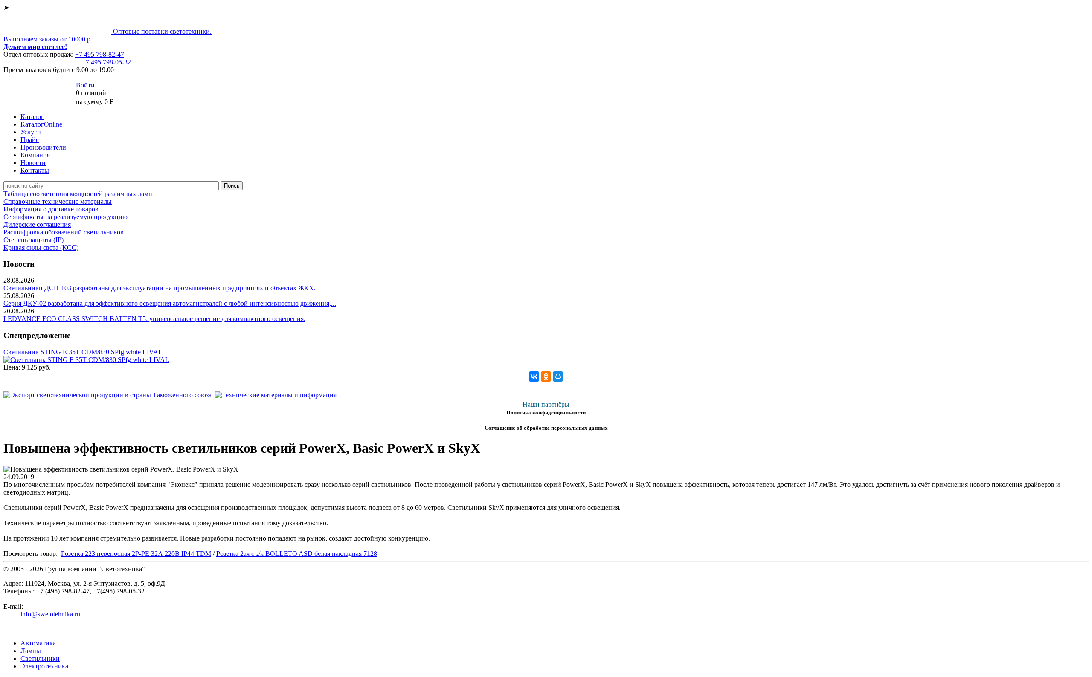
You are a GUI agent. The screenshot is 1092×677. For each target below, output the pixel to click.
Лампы (30, 650)
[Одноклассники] (546, 376)
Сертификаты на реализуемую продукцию (65, 216)
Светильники (40, 658)
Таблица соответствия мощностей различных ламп (77, 193)
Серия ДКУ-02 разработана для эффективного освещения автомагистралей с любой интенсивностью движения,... (169, 303)
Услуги (30, 132)
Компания (35, 155)
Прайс (29, 139)
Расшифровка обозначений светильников (63, 232)
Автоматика (38, 643)
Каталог (32, 116)
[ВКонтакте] (534, 376)
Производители (43, 147)
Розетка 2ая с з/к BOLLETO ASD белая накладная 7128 (296, 553)
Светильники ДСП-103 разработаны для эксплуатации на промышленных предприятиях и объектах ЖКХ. (159, 288)
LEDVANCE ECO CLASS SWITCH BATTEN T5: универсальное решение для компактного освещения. (154, 318)
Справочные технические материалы (57, 201)
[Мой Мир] (558, 376)
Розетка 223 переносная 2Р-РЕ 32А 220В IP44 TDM (136, 553)
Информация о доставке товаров (51, 209)
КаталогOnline (41, 124)
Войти (85, 85)
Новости (33, 162)
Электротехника (44, 666)
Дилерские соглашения (37, 224)
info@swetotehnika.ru (50, 614)
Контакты (34, 170)
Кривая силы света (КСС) (40, 247)
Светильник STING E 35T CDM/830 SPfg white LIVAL (83, 352)
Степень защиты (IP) (33, 239)
